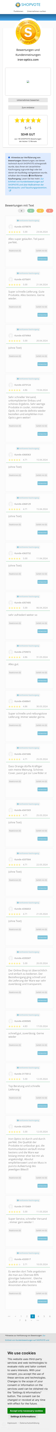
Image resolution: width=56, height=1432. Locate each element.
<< (9, 1316)
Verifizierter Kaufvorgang (29, 220)
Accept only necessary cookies (26, 1410)
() (41, 250)
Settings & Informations (23, 1416)
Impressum (12, 1423)
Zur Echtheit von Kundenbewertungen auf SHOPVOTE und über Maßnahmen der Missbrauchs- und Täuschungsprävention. (27, 183)
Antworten (42, 258)
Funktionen (18, 11)
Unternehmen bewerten (28, 100)
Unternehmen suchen (36, 11)
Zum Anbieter (28, 107)
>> (38, 1320)
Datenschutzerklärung (29, 1423)
